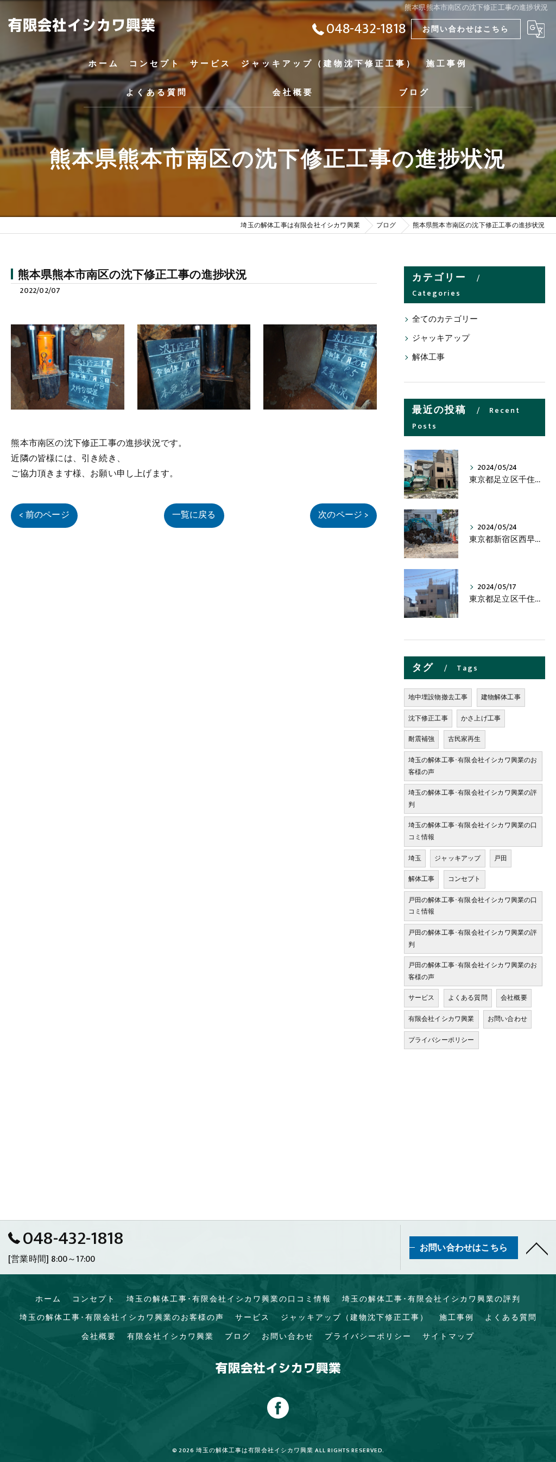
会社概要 (514, 997)
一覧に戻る (194, 515)
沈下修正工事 (428, 718)
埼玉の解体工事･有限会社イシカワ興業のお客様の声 (473, 766)
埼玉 (414, 858)
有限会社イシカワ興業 (441, 1018)
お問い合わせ (507, 1018)
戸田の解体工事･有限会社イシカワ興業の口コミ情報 (473, 906)
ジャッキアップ (441, 338)
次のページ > (343, 515)
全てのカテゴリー (445, 319)
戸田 (500, 858)
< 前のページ (44, 515)
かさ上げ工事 (481, 718)
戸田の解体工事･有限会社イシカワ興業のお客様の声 (473, 971)
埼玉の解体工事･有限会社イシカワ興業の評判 (473, 798)
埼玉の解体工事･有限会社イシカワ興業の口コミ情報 (473, 831)
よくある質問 (468, 997)
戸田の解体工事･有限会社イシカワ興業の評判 (473, 938)
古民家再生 (464, 738)
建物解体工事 (501, 697)
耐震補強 (421, 738)
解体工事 (428, 357)
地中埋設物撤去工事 (438, 697)
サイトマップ (448, 1337)
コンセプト (464, 878)
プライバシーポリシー (441, 1040)
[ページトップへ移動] (537, 1248)
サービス (421, 997)
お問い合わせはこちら (465, 29)
